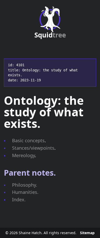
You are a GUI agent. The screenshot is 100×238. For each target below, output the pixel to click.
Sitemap (87, 232)
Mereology (23, 155)
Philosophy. (24, 185)
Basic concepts (28, 140)
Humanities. (25, 192)
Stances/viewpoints (33, 148)
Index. (19, 199)
